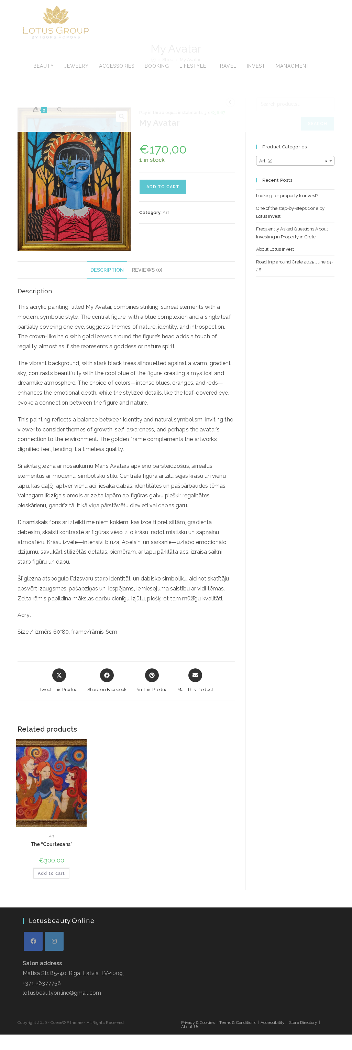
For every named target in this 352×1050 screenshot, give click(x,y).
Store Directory (303, 1022)
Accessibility (273, 1022)
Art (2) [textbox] (293, 160)
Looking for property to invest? (287, 195)
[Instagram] (54, 941)
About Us (190, 1026)
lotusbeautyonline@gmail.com (62, 993)
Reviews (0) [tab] (147, 270)
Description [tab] (107, 270)
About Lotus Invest (275, 249)
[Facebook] (33, 941)
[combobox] (295, 161)
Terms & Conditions (237, 1022)
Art (166, 212)
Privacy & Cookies (198, 1022)
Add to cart (162, 186)
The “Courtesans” (52, 844)
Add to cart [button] (51, 873)
